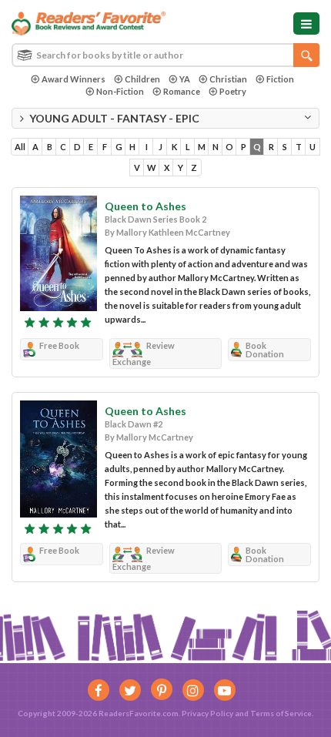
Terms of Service (281, 713)
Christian (228, 79)
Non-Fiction (120, 91)
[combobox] (165, 55)
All (20, 147)
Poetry (232, 91)
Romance (181, 91)
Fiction (280, 79)
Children (142, 79)
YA (184, 79)
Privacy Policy (207, 713)
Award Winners (73, 79)
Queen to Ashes (145, 206)
